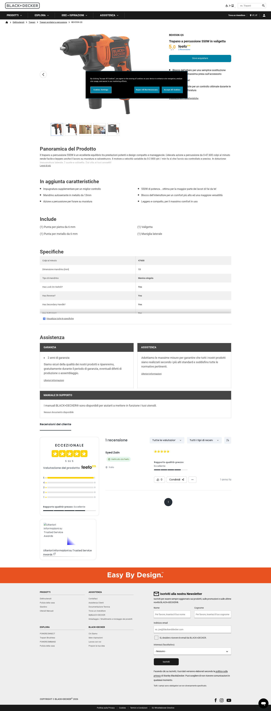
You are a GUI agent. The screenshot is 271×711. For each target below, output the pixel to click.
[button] (216, 700)
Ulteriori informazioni (54, 380)
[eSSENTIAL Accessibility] (229, 5)
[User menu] (264, 15)
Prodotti (13, 15)
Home (6, 22)
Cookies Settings (100, 90)
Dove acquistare (200, 58)
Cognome (199, 608)
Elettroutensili (18, 22)
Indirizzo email (161, 623)
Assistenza (107, 15)
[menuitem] (14, 15)
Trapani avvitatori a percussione (53, 22)
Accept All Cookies (172, 90)
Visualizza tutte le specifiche (60, 318)
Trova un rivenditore (236, 15)
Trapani (32, 22)
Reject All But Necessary (147, 90)
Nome (156, 608)
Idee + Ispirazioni (73, 15)
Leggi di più (45, 165)
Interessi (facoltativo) (164, 644)
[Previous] (43, 74)
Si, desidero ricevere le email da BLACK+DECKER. (183, 637)
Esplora (40, 15)
